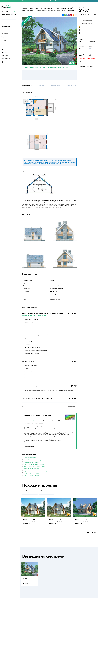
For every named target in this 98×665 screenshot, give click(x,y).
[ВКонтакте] (63, 15)
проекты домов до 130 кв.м (32, 473)
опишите (66, 162)
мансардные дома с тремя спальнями (35, 459)
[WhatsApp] (65, 15)
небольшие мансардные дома (33, 470)
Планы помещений (28, 85)
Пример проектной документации (34, 315)
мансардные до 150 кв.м (31, 468)
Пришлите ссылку (29, 420)
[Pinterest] (71, 15)
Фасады (42, 85)
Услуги (3, 36)
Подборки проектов (7, 30)
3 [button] (92, 532)
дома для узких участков (31, 462)
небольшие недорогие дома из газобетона (37, 472)
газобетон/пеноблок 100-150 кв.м (34, 466)
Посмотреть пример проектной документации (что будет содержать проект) (46, 67)
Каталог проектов (6, 26)
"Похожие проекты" (42, 162)
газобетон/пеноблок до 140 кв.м (34, 461)
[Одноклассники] (73, 15)
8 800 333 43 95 (9, 14)
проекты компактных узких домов (34, 464)
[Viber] (69, 15)
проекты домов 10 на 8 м (31, 475)
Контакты (4, 40)
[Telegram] (67, 15)
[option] (33, 514)
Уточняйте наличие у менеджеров (87, 58)
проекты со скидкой (30, 457)
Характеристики (55, 85)
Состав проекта (71, 85)
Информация (5, 33)
